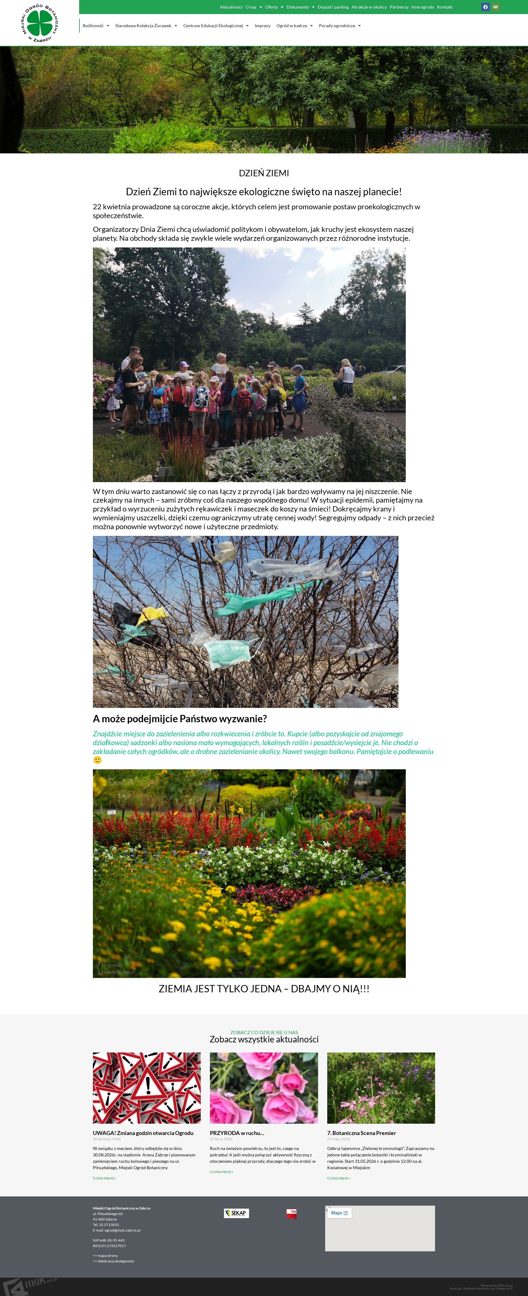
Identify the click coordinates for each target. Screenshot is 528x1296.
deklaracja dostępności (116, 1261)
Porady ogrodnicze (337, 25)
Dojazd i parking (333, 6)
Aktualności (231, 6)
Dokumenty (298, 6)
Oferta (271, 6)
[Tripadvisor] (495, 7)
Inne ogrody (423, 6)
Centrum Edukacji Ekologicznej (213, 25)
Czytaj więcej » (104, 1178)
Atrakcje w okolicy (369, 6)
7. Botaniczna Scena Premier (361, 1132)
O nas (251, 6)
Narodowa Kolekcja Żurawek (143, 25)
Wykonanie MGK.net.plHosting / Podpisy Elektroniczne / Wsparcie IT (481, 1286)
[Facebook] (485, 7)
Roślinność (93, 25)
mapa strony (108, 1255)
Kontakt (445, 6)
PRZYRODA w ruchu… (237, 1132)
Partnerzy (399, 6)
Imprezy (262, 25)
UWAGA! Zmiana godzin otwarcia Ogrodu (143, 1132)
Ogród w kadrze (292, 25)
